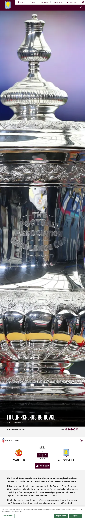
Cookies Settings (8, 515)
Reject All (75, 515)
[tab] (21, 2)
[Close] (81, 510)
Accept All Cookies (61, 515)
